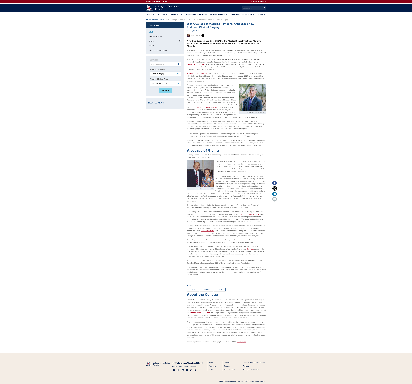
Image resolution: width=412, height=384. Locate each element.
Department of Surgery (196, 64)
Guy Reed (250, 249)
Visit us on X (178, 370)
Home (147, 19)
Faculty (193, 289)
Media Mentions (155, 36)
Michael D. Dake (207, 231)
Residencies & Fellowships (241, 15)
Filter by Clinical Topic (159, 79)
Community (175, 15)
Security (186, 366)
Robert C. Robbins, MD (250, 214)
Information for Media (158, 50)
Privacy (180, 366)
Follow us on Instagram (182, 370)
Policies (174, 366)
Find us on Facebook (174, 370)
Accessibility (193, 366)
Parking (246, 366)
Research (161, 15)
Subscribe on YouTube (187, 370)
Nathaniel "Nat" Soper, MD (197, 73)
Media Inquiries (229, 369)
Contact (227, 363)
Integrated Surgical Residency (209, 107)
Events (151, 41)
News (162, 20)
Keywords (154, 60)
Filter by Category (157, 69)
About (149, 15)
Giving (220, 289)
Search (263, 8)
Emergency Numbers (251, 369)
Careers (226, 366)
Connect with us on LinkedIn (191, 370)
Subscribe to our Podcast (195, 370)
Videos (151, 45)
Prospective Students (195, 15)
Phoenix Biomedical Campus (254, 363)
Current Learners (217, 15)
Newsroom (154, 20)
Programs (212, 366)
